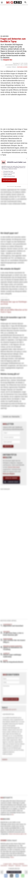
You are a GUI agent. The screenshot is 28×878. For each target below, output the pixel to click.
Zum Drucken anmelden (22, 67)
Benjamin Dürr (7, 60)
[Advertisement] (14, 19)
